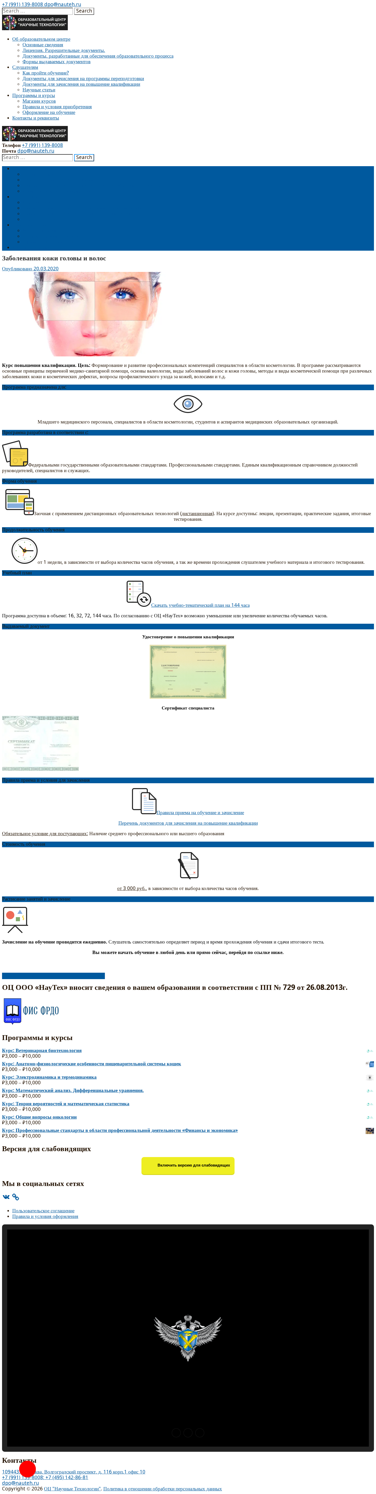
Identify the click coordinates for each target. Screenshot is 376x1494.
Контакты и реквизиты (35, 118)
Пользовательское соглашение (43, 1211)
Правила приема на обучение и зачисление (200, 813)
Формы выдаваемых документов (57, 62)
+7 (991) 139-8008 (22, 5)
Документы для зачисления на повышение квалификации (81, 84)
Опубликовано (18, 269)
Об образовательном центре (41, 39)
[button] (176, 1432)
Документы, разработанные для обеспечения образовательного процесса (98, 56)
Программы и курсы (33, 95)
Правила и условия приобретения (57, 107)
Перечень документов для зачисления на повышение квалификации (188, 823)
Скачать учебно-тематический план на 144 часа (200, 605)
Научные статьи (39, 90)
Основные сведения (43, 45)
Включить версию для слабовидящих (193, 1165)
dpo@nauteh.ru (62, 5)
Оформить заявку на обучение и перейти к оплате (53, 976)
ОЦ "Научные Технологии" (72, 1489)
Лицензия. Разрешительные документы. (64, 50)
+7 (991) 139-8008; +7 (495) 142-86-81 (45, 1478)
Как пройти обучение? (46, 73)
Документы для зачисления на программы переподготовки (83, 79)
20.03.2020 (46, 269)
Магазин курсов (39, 101)
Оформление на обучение (49, 112)
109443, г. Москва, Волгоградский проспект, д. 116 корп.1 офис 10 (73, 1472)
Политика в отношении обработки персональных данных (162, 1489)
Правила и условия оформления (45, 1216)
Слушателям (25, 67)
